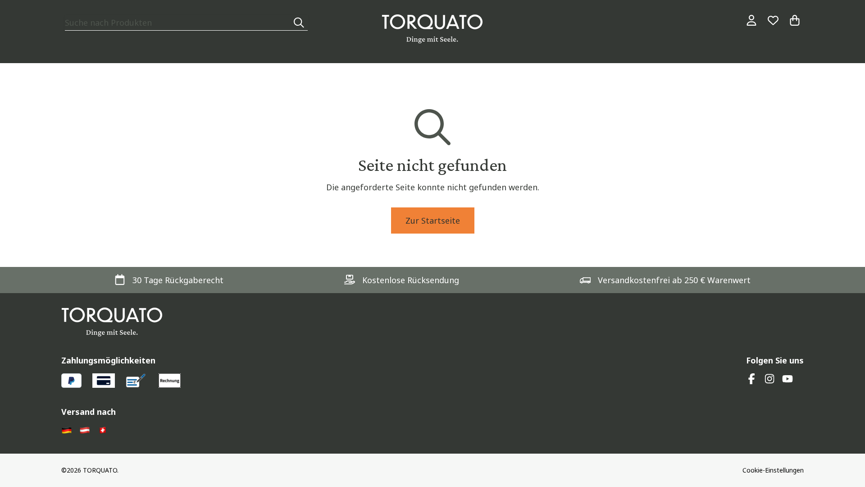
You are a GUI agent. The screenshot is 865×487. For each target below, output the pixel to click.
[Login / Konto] (751, 20)
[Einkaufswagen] (794, 20)
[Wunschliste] (773, 20)
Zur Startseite (432, 220)
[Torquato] (432, 28)
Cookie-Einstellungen (773, 470)
